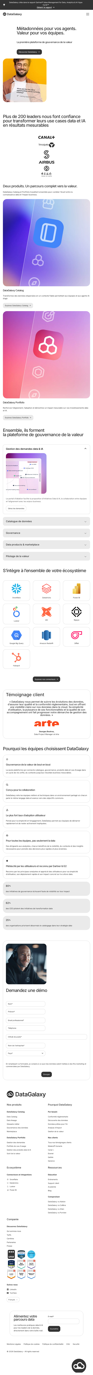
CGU (68, 1344)
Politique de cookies (31, 1344)
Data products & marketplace (22, 544)
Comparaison (54, 1197)
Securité (76, 1344)
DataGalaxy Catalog (16, 1112)
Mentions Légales (14, 1344)
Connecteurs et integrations (19, 1175)
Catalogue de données (19, 521)
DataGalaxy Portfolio (16, 1137)
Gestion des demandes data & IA (24, 449)
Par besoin (52, 1112)
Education (52, 1175)
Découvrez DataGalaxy (17, 1226)
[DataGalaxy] (12, 14)
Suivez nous (12, 1285)
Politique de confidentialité (52, 1344)
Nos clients (53, 1137)
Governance (13, 533)
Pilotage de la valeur (17, 556)
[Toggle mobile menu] (87, 14)
